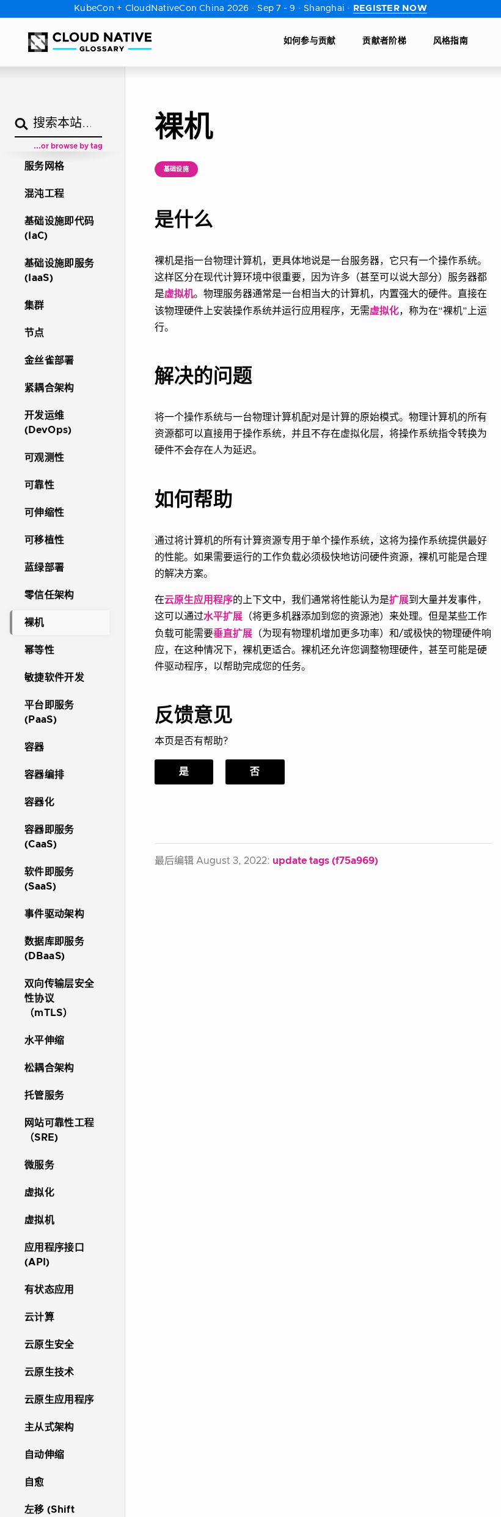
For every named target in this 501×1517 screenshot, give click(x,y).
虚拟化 (384, 311)
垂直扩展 (232, 633)
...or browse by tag (68, 146)
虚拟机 (179, 294)
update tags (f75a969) (325, 861)
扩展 (399, 600)
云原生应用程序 (198, 600)
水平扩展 (223, 616)
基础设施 (176, 169)
